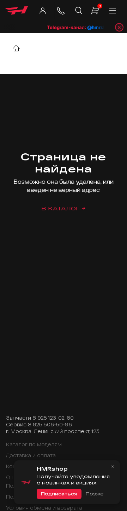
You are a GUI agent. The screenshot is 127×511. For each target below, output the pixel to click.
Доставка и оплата (31, 455)
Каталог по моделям (34, 444)
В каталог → (63, 208)
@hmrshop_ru (102, 27)
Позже (94, 493)
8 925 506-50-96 (50, 424)
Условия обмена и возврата (44, 508)
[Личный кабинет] (42, 10)
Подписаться (59, 493)
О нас (13, 477)
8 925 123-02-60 (53, 418)
